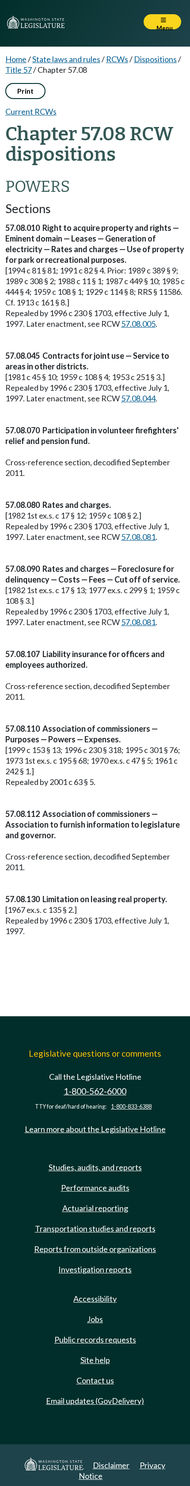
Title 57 (18, 70)
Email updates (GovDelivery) (95, 1401)
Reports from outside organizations (95, 1249)
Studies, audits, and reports (95, 1167)
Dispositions (155, 59)
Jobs (95, 1319)
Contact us (95, 1380)
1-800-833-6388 (131, 1106)
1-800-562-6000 (95, 1091)
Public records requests (95, 1339)
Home (16, 59)
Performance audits (95, 1188)
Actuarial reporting (95, 1208)
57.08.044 (138, 398)
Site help (95, 1360)
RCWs (117, 59)
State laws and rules (66, 59)
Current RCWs (31, 111)
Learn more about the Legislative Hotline (95, 1129)
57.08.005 (138, 324)
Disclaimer (111, 1465)
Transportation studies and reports (95, 1228)
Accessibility (95, 1299)
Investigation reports (95, 1269)
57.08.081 (138, 537)
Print (25, 91)
